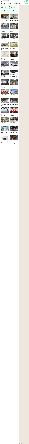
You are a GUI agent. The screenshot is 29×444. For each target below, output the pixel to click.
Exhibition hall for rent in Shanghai (14, 104)
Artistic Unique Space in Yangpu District (13, 48)
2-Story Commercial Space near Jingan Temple (13, 39)
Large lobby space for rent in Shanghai (4, 132)
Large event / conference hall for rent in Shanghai (13, 132)
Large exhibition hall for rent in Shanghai (4, 141)
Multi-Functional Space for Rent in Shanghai (14, 67)
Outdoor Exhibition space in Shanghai (13, 95)
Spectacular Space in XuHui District (5, 57)
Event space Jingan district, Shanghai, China (4, 20)
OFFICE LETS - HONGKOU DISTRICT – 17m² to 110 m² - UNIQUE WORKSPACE (14, 20)
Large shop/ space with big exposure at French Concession (13, 57)
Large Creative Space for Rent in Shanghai (13, 76)
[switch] (27, 3)
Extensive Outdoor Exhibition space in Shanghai (5, 123)
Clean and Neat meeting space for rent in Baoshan (5, 104)
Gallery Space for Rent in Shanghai (5, 76)
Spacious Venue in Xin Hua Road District (4, 39)
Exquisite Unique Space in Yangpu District (5, 48)
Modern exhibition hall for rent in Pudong (14, 123)
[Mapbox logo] (20, 443)
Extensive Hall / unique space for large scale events (14, 141)
